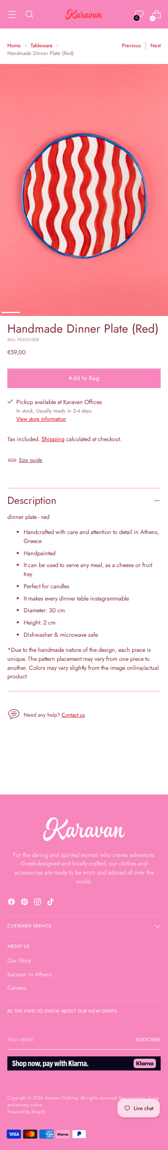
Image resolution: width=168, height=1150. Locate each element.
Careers (17, 988)
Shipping (53, 439)
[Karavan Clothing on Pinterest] (25, 903)
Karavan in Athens (29, 974)
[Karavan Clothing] (84, 14)
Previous (131, 45)
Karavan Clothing (61, 1098)
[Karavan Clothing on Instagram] (38, 903)
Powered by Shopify (26, 1111)
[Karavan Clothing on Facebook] (12, 903)
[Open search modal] (29, 14)
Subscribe (148, 1039)
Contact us (73, 715)
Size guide (30, 460)
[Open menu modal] (11, 14)
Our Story (19, 960)
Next (155, 45)
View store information (41, 419)
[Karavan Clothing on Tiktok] (51, 903)
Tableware (42, 45)
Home (14, 45)
